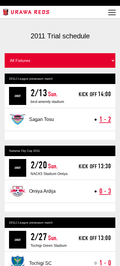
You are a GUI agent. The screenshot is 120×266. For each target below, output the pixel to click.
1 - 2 (105, 119)
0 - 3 (105, 191)
